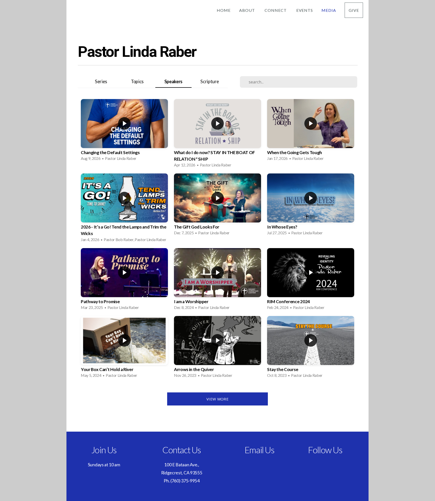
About (247, 10)
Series (101, 81)
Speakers (173, 81)
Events (304, 10)
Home (224, 10)
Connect (276, 10)
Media (328, 10)
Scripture (209, 81)
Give (354, 10)
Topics (137, 81)
